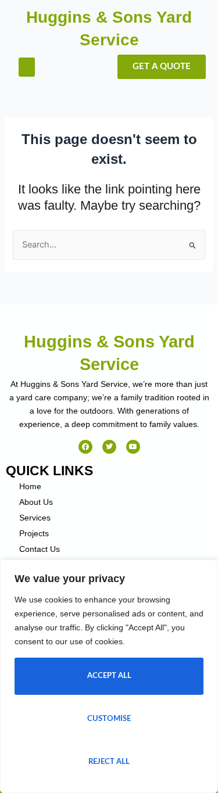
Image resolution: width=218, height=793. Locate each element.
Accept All (109, 676)
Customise (109, 719)
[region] (109, 676)
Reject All (109, 762)
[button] (27, 67)
